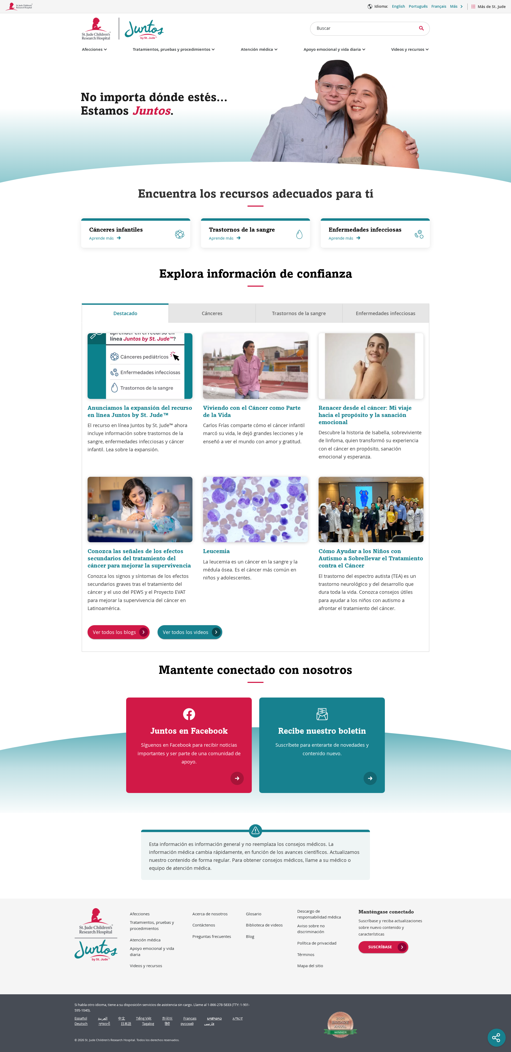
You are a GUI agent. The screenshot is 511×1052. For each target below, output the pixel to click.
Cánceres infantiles (116, 229)
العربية (103, 1018)
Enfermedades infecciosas (365, 229)
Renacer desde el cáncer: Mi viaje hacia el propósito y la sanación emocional (365, 414)
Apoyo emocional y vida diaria (332, 49)
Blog (250, 936)
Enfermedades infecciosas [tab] (385, 313)
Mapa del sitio (310, 965)
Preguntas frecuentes (211, 936)
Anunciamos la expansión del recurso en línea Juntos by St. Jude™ (140, 411)
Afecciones (92, 49)
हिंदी (167, 1023)
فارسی (209, 1023)
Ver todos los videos (185, 632)
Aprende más (101, 238)
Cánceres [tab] (212, 313)
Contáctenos (203, 925)
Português (418, 6)
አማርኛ (238, 1018)
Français (438, 6)
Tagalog (148, 1023)
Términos (305, 954)
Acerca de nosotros (210, 913)
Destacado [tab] (125, 313)
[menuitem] (383, 946)
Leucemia (216, 551)
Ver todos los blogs (114, 632)
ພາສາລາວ (214, 1018)
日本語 (126, 1023)
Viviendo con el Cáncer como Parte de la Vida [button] (252, 411)
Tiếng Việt (143, 1018)
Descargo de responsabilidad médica (319, 914)
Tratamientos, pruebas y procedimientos (171, 49)
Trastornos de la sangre (242, 229)
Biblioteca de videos (264, 925)
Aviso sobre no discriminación (311, 928)
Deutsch (81, 1023)
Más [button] (454, 6)
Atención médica (257, 49)
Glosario (253, 913)
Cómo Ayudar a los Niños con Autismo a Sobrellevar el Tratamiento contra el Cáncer (371, 558)
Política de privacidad (316, 943)
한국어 (167, 1018)
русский (187, 1023)
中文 (121, 1018)
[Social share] (497, 1038)
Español (81, 1018)
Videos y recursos (407, 49)
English (398, 6)
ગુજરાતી (104, 1023)
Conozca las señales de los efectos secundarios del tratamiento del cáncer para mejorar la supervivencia (139, 558)
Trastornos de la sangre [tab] (299, 313)
